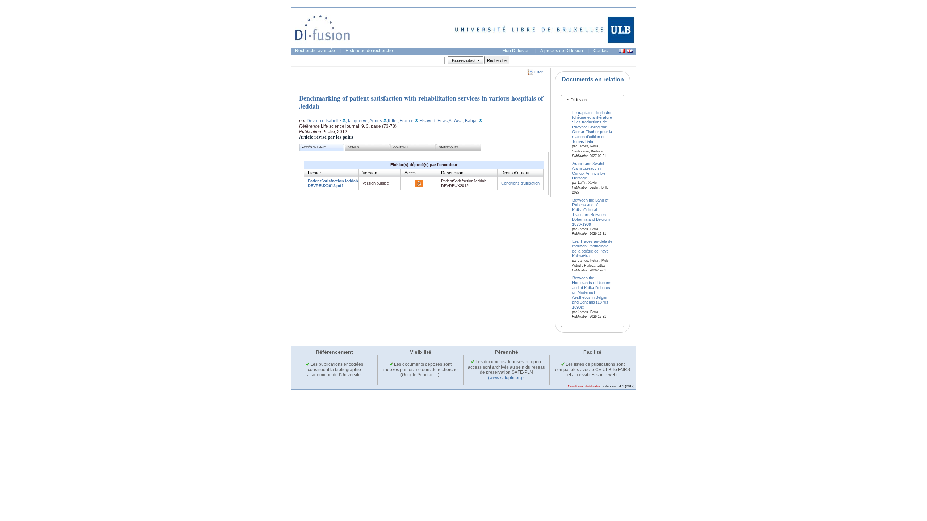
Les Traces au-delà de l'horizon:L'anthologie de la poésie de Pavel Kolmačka (592, 248)
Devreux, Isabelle (324, 120)
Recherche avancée (315, 50)
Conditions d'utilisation (520, 183)
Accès (410, 172)
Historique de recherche (369, 50)
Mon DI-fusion (516, 50)
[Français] (622, 51)
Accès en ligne (314, 147)
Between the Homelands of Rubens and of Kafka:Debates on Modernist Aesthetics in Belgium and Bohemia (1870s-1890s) (591, 292)
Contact (601, 50)
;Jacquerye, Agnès (364, 120)
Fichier (314, 172)
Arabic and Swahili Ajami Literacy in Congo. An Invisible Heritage (588, 170)
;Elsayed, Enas (433, 120)
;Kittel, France (400, 120)
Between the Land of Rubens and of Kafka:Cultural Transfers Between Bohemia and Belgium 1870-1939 (591, 212)
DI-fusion (579, 100)
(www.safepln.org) (506, 377)
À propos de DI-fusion (561, 50)
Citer (538, 72)
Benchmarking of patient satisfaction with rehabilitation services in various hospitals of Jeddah (421, 102)
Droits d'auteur (515, 172)
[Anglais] (630, 51)
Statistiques (448, 147)
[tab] (592, 100)
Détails (353, 147)
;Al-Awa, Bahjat (463, 120)
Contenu (400, 147)
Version (369, 172)
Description (452, 172)
